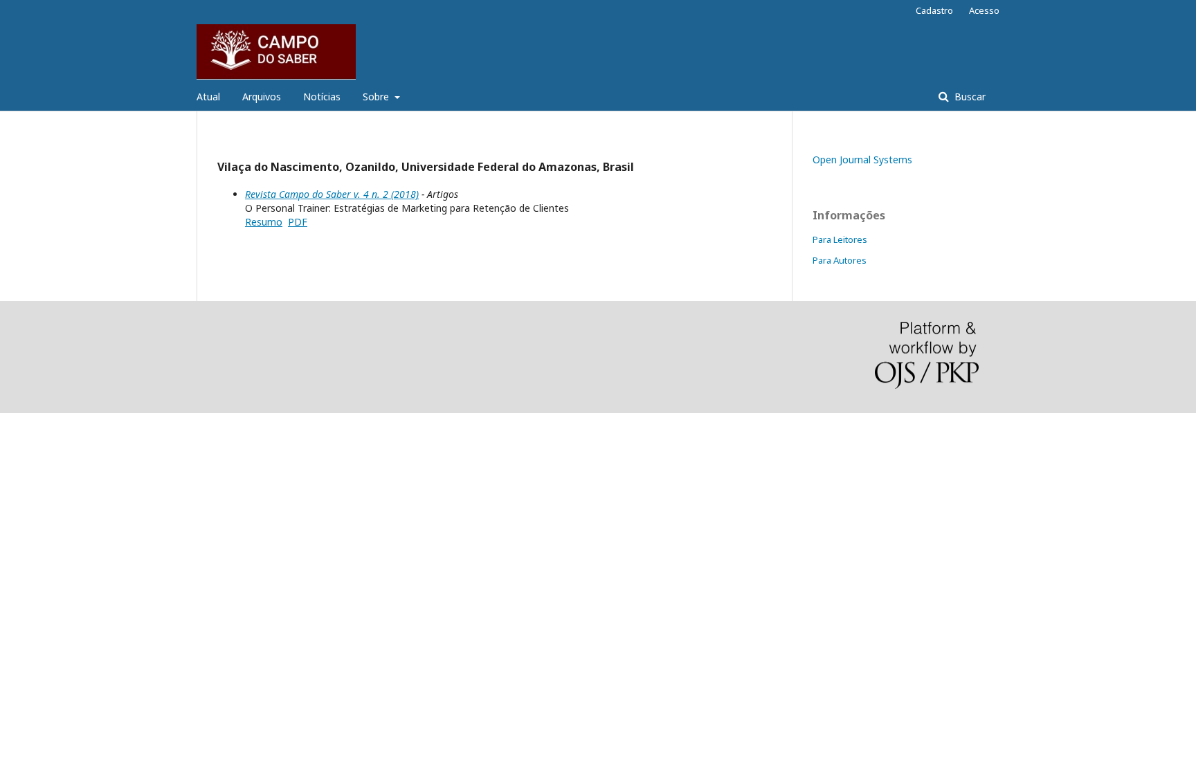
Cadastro (934, 10)
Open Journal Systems (862, 159)
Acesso (984, 10)
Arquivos (261, 96)
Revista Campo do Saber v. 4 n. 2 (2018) (332, 194)
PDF (297, 221)
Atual (208, 96)
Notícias (322, 96)
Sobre (377, 96)
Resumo (263, 221)
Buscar (969, 96)
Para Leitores (840, 239)
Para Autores (840, 260)
